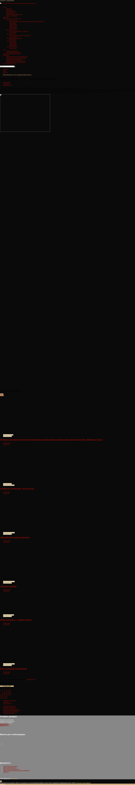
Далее (2, 395)
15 (3, 693)
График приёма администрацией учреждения (16, 770)
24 (7, 694)
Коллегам (6, 55)
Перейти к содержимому (7, 0)
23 (5, 694)
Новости (5, 17)
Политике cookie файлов (83, 783)
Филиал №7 (12, 23)
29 (3, 696)
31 (7, 696)
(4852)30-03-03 (4, 724)
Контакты (9, 8)
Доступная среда (11, 11)
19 (10, 693)
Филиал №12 (13, 45)
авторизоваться (30, 679)
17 (7, 693)
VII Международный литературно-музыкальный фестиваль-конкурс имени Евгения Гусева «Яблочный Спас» (51, 440)
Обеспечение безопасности (11, 769)
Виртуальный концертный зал (11, 53)
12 (10, 691)
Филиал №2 (12, 42)
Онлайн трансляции (12, 51)
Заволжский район (8, 615)
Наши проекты (10, 13)
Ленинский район (8, 435)
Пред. (1, 394)
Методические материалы (13, 59)
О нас (4, 7)
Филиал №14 (13, 27)
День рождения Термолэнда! (13, 669)
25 (8, 694)
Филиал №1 (6, 623)
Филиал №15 (13, 28)
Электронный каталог (9, 706)
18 (8, 693)
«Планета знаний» (8, 586)
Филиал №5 (12, 44)
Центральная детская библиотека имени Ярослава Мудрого (26, 21)
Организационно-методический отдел (17, 56)
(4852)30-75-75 (4, 725)
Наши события (7, 85)
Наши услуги (10, 10)
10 (7, 691)
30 (5, 696)
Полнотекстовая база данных (11, 710)
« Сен (1, 698)
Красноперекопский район (14, 38)
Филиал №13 (13, 25)
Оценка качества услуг (9, 63)
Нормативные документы (10, 766)
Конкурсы (6, 702)
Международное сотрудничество (15, 62)
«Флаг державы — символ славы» (16, 620)
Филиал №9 (12, 32)
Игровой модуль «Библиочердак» (16, 60)
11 (8, 691)
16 (5, 693)
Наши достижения (11, 15)
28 (1, 696)
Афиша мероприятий (9, 700)
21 (1, 694)
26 (10, 694)
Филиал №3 (12, 39)
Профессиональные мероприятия (16, 58)
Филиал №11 (13, 24)
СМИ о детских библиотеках (14, 14)
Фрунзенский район (8, 485)
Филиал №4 (6, 82)
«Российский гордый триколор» (15, 537)
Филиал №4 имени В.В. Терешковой (19, 35)
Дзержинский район (9, 532)
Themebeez (14, 778)
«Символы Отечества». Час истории (17, 488)
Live (4, 49)
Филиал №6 (12, 48)
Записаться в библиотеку (10, 709)
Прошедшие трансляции (13, 52)
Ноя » (6, 698)
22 (3, 694)
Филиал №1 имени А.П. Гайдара (18, 31)
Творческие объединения (10, 711)
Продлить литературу (9, 707)
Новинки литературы (9, 713)
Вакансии (6, 772)
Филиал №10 (13, 37)
